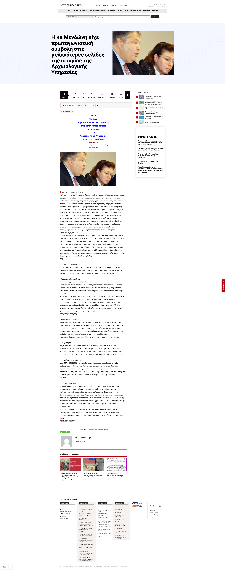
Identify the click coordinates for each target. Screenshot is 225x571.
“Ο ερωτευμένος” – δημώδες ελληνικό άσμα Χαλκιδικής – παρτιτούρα (148, 155)
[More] (127, 95)
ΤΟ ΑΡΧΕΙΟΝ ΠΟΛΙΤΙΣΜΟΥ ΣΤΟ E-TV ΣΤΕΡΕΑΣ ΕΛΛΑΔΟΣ (85, 530)
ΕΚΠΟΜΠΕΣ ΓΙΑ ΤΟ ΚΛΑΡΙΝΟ (119, 520)
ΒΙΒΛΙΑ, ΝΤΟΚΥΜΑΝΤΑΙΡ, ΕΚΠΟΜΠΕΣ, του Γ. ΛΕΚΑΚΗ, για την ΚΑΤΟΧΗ (105, 535)
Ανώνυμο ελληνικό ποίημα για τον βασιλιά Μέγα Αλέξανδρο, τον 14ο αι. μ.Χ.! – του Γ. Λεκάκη (150, 142)
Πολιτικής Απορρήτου (154, 514)
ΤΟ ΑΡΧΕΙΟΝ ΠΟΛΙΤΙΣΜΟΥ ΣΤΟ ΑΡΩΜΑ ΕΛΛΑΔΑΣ (85, 514)
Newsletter (223, 285)
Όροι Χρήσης (152, 510)
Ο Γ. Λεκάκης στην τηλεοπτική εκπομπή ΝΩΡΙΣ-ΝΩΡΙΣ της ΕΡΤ (86, 510)
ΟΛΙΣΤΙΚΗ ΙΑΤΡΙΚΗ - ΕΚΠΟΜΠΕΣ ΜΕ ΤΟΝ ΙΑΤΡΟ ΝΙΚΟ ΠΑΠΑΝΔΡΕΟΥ (120, 526)
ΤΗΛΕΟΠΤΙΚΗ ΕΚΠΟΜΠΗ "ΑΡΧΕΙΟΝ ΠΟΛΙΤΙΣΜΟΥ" (85, 534)
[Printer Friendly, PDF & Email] (65, 433)
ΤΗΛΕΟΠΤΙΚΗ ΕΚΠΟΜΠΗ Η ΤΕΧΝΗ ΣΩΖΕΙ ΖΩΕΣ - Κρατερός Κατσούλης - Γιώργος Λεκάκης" (86, 547)
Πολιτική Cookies (154, 512)
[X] (156, 506)
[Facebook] (150, 506)
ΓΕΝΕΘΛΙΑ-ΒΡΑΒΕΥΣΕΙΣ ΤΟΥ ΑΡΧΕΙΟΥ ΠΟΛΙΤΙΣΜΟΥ (105, 521)
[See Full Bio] (84, 441)
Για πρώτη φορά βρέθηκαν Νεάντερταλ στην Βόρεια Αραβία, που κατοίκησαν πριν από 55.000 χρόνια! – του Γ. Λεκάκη (150, 169)
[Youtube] (159, 506)
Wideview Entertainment (96, 566)
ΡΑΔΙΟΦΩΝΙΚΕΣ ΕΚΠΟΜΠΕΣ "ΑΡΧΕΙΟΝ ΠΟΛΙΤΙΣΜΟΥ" (120, 511)
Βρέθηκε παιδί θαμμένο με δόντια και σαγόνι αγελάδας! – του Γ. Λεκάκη (150, 149)
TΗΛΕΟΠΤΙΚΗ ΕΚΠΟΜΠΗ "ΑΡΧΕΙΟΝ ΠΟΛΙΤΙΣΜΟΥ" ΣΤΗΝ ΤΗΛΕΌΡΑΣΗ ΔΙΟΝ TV (86, 524)
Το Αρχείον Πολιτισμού (155, 517)
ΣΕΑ (66, 421)
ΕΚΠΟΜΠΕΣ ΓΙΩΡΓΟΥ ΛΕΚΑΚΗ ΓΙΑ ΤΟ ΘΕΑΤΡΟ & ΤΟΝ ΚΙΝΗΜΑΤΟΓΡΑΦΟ (86, 559)
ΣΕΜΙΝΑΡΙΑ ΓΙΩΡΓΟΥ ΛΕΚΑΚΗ (103, 518)
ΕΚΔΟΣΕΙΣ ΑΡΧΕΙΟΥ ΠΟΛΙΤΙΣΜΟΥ (103, 514)
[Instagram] (153, 506)
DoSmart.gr (81, 566)
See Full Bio (79, 441)
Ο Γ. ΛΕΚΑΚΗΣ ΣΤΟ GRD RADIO (121, 532)
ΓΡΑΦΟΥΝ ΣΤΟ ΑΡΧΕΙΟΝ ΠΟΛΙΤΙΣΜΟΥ (104, 529)
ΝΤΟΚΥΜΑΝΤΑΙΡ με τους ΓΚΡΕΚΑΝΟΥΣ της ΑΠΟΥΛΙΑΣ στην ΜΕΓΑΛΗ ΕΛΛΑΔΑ (86, 553)
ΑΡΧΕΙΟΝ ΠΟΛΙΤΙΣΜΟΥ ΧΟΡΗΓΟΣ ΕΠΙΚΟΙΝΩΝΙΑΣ (104, 525)
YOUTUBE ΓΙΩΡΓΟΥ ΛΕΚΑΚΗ (84, 518)
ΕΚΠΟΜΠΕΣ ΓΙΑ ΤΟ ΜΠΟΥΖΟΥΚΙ (119, 515)
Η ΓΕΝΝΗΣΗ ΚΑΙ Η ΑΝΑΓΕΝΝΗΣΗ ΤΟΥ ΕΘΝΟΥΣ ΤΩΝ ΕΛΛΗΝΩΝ (86, 540)
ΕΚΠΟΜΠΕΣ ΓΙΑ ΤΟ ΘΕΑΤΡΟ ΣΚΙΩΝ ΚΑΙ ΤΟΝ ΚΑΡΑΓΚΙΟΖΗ (121, 537)
